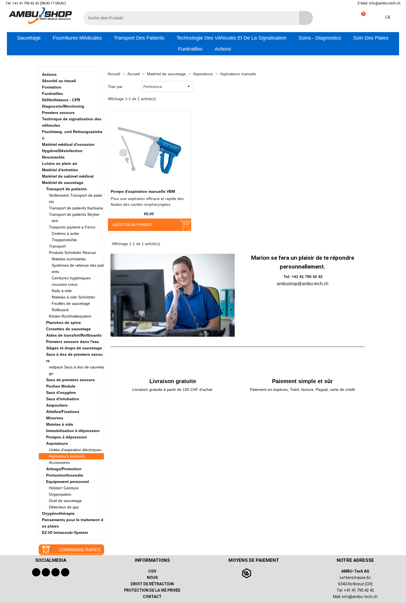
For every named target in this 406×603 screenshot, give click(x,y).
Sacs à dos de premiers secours (74, 357)
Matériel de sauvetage (62, 182)
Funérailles (52, 93)
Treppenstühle (64, 240)
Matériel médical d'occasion (68, 144)
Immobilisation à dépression (73, 430)
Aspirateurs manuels (67, 456)
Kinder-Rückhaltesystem (70, 316)
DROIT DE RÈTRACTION (152, 584)
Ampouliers (57, 405)
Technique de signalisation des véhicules (71, 122)
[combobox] (187, 18)
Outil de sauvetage (65, 500)
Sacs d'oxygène (61, 392)
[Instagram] (55, 572)
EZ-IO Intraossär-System (65, 532)
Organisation (60, 494)
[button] (361, 17)
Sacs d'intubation (62, 399)
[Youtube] (46, 572)
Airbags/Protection (63, 469)
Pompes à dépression (66, 437)
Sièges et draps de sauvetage (74, 348)
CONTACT (152, 596)
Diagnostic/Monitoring (63, 106)
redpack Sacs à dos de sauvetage (76, 370)
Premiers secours (58, 112)
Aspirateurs (57, 443)
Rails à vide (62, 290)
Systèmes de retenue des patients (78, 268)
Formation (51, 87)
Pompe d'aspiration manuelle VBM (143, 191)
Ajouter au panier (132, 224)
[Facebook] (36, 572)
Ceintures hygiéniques (71, 278)
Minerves (54, 418)
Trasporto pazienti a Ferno (72, 227)
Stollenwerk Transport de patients (75, 198)
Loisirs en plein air (59, 163)
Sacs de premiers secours (70, 380)
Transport (57, 246)
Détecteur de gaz (64, 507)
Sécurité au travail (59, 81)
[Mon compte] (343, 17)
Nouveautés (53, 157)
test (55, 221)
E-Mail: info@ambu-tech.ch (379, 3)
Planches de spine (63, 322)
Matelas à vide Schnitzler (73, 297)
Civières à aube (65, 233)
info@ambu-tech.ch (360, 596)
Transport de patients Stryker (74, 214)
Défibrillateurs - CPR (61, 100)
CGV (152, 571)
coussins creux (65, 284)
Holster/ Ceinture (63, 488)
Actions (49, 74)
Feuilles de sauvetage (71, 303)
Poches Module (60, 386)
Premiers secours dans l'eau (72, 341)
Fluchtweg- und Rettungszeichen (72, 134)
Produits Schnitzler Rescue (72, 252)
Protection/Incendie (64, 475)
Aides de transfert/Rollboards (74, 335)
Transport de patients (66, 189)
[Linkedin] (65, 572)
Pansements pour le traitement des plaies (72, 523)
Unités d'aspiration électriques (75, 450)
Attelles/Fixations (62, 411)
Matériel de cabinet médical (68, 176)
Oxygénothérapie (58, 513)
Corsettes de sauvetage (68, 329)
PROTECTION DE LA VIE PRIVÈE (152, 590)
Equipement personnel (67, 481)
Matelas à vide (59, 424)
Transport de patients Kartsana (76, 208)
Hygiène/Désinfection (62, 151)
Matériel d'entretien (60, 170)
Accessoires (59, 462)
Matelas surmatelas (69, 259)
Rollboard (60, 310)
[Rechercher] (306, 18)
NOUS (152, 577)
